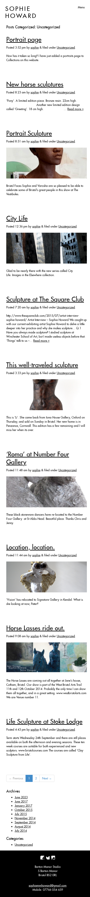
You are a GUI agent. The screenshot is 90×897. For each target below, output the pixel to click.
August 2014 (23, 826)
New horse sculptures (34, 84)
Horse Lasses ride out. (35, 628)
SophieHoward (21, 12)
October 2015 (23, 810)
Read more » (75, 109)
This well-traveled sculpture (42, 365)
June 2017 (21, 801)
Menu (81, 7)
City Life (17, 218)
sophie (35, 47)
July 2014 (21, 831)
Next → (47, 778)
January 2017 (23, 806)
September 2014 (25, 822)
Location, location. (30, 547)
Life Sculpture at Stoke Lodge (44, 721)
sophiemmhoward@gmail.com (48, 885)
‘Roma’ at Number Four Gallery (37, 458)
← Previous (16, 778)
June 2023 (21, 797)
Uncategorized (66, 47)
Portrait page (23, 39)
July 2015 (21, 814)
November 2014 (25, 818)
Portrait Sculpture (29, 133)
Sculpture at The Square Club (45, 299)
